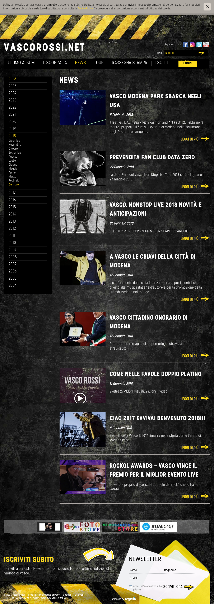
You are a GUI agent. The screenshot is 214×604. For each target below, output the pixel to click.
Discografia (55, 63)
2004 (13, 286)
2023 (12, 100)
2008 (13, 257)
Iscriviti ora (173, 587)
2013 (12, 222)
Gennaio (14, 184)
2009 (13, 250)
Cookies (67, 595)
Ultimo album (21, 63)
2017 (12, 193)
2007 (13, 264)
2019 (12, 129)
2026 (12, 79)
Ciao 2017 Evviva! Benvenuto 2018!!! (157, 418)
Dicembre (14, 141)
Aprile (12, 172)
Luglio (12, 160)
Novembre (15, 144)
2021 (12, 115)
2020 (13, 122)
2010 (12, 243)
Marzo (12, 176)
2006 (13, 271)
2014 (12, 214)
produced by (118, 599)
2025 (13, 86)
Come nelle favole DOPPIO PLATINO (156, 374)
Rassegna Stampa (129, 63)
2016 (12, 200)
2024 (13, 93)
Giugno (13, 164)
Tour (99, 63)
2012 (12, 229)
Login (187, 63)
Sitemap (79, 595)
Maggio (13, 168)
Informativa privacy (49, 595)
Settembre (15, 152)
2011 (12, 236)
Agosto (13, 156)
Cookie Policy (85, 8)
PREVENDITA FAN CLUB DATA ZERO (152, 157)
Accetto (147, 588)
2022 (13, 108)
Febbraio (14, 180)
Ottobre (13, 148)
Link (159, 53)
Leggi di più (190, 139)
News (80, 63)
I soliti (161, 63)
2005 (13, 279)
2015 (12, 207)
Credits (32, 595)
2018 (12, 136)
